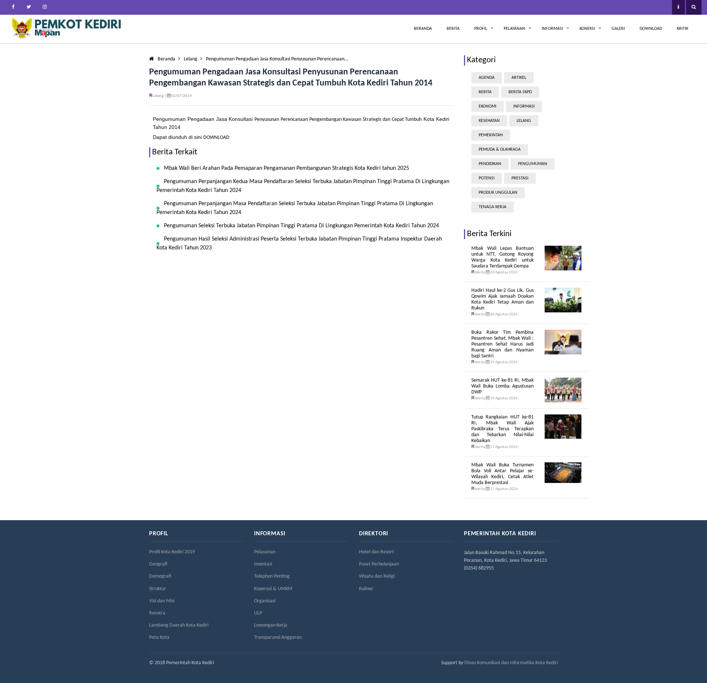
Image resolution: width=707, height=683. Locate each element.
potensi (487, 178)
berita (485, 92)
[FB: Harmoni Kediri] (13, 7)
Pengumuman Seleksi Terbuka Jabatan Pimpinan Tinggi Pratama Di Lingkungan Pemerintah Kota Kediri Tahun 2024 (301, 226)
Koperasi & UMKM (273, 589)
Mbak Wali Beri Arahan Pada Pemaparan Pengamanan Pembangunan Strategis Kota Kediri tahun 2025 (286, 168)
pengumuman (532, 164)
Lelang (190, 59)
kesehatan (489, 121)
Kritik (682, 29)
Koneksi (587, 29)
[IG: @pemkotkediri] (44, 7)
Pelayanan (514, 29)
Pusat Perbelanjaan (379, 564)
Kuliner (366, 589)
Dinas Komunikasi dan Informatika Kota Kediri (511, 663)
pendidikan (490, 164)
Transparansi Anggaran (278, 637)
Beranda (423, 29)
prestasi (519, 178)
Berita (453, 29)
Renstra (157, 613)
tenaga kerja (492, 207)
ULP (258, 613)
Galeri (618, 29)
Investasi (263, 564)
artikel (518, 78)
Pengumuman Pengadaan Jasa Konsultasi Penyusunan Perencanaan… (277, 59)
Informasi (552, 29)
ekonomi (487, 106)
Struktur (157, 589)
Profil (480, 29)
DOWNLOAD (216, 137)
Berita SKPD (520, 92)
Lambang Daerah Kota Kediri (178, 625)
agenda (487, 78)
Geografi (158, 564)
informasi (524, 106)
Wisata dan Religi (377, 576)
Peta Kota (159, 637)
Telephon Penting (272, 576)
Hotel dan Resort (376, 552)
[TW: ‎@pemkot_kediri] (28, 7)
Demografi (160, 576)
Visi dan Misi (162, 601)
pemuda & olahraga (500, 149)
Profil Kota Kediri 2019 (172, 552)
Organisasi (264, 601)
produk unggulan (498, 192)
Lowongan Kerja (270, 625)
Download (651, 29)
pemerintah (491, 135)
